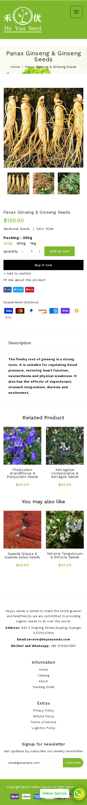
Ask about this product (26, 280)
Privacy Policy (43, 710)
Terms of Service (43, 722)
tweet (19, 289)
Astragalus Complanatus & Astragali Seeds (65, 473)
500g (21, 243)
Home (15, 67)
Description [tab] (19, 343)
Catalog (43, 675)
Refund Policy (43, 716)
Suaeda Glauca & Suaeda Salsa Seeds (22, 555)
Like (8, 289)
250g (7, 243)
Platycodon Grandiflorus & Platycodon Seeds (22, 473)
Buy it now (43, 265)
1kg (33, 243)
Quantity (10, 251)
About (43, 681)
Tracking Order (43, 687)
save (30, 289)
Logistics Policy (43, 728)
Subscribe (73, 762)
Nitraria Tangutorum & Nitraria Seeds (65, 555)
